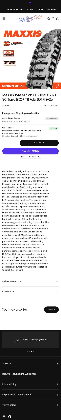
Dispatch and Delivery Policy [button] (16, 394)
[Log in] (53, 18)
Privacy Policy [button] (9, 384)
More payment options (30, 157)
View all (51, 309)
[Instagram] (4, 416)
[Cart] (57, 18)
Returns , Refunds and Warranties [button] (19, 374)
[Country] (30, 3)
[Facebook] (9, 416)
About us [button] (6, 363)
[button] (4, 18)
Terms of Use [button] (9, 405)
